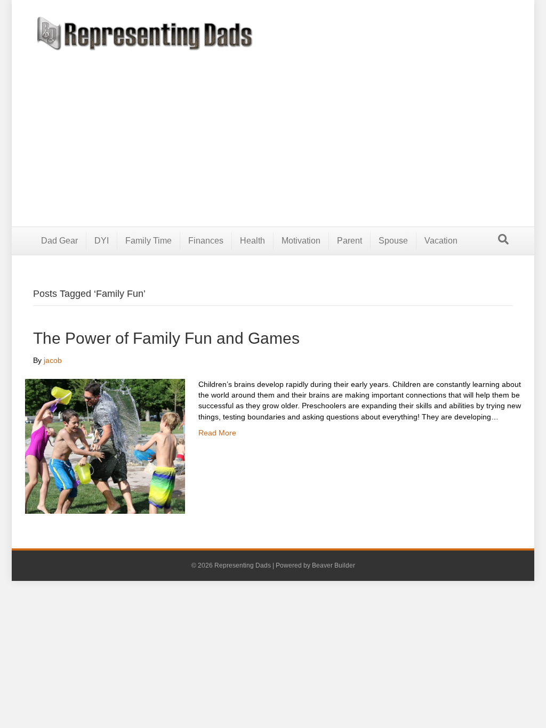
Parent (349, 240)
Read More (217, 432)
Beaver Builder (333, 565)
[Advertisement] (273, 130)
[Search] (503, 239)
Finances (205, 240)
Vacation (440, 240)
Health (252, 240)
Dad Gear (59, 240)
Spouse (393, 240)
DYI (101, 240)
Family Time (148, 240)
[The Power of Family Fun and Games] (105, 445)
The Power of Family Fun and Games (166, 338)
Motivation (301, 240)
